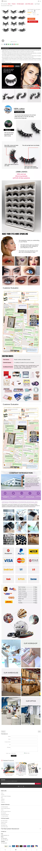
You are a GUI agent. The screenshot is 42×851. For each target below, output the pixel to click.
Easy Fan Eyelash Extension (6, 811)
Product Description (5, 48)
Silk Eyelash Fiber (4, 825)
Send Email (31, 18)
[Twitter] (22, 786)
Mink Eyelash (3, 823)
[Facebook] (23, 786)
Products (2, 794)
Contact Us (3, 802)
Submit (14, 755)
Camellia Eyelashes (4, 806)
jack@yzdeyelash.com (5, 835)
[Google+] (20, 786)
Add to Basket (33, 21)
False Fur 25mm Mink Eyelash (21, 774)
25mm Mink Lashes (4, 826)
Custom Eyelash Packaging (6, 796)
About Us (2, 800)
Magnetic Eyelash (4, 822)
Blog (2, 797)
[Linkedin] (18, 786)
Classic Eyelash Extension (5, 808)
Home (2, 793)
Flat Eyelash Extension (5, 814)
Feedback (3, 799)
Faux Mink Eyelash (4, 820)
